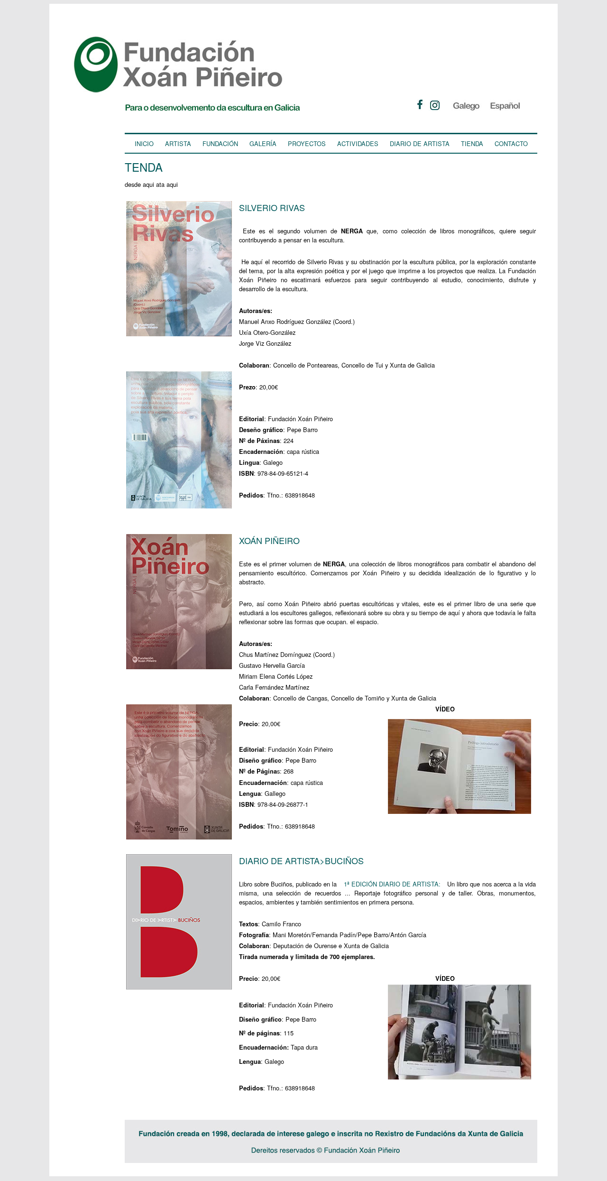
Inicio (144, 143)
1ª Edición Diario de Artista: (392, 883)
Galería (262, 143)
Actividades (357, 143)
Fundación (220, 143)
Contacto (511, 143)
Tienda (472, 143)
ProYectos (307, 143)
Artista (178, 143)
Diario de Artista (420, 143)
